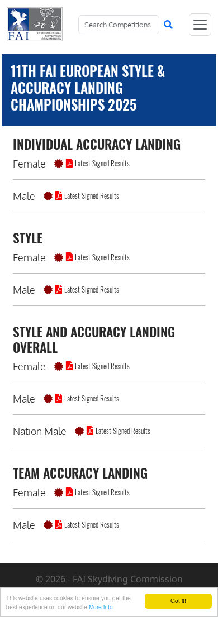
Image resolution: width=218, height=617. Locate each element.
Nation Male (40, 431)
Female (29, 163)
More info (101, 606)
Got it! (178, 600)
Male (24, 196)
